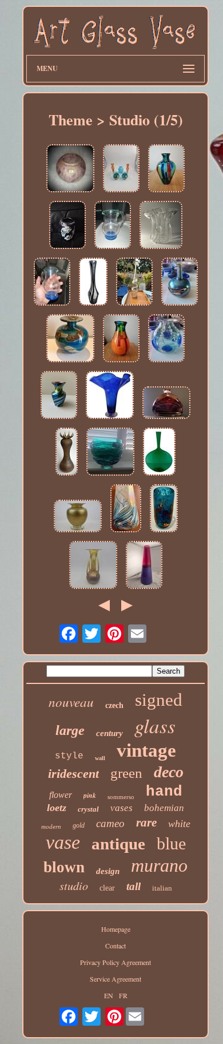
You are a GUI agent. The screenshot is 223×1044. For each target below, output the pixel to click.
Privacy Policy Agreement (115, 962)
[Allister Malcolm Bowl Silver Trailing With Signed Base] (110, 452)
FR (123, 995)
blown (64, 867)
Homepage (115, 929)
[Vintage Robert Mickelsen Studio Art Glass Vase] (66, 452)
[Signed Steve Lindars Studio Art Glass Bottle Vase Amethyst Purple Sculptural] (166, 403)
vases (121, 807)
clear (107, 888)
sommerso (120, 796)
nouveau (71, 701)
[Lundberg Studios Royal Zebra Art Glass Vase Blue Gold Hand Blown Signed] (59, 395)
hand (164, 791)
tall (133, 886)
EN (108, 995)
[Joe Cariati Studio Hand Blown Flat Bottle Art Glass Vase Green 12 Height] (159, 452)
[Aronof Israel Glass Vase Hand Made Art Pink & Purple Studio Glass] (70, 169)
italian (162, 888)
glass (155, 725)
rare (146, 822)
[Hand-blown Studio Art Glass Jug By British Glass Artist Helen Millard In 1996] (112, 225)
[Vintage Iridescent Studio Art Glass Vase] (67, 225)
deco (169, 772)
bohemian (164, 807)
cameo (110, 823)
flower (60, 795)
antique (118, 844)
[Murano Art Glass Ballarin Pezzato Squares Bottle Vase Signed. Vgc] (166, 169)
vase (63, 842)
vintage (146, 750)
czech (114, 705)
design (108, 871)
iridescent (73, 773)
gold (79, 825)
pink (89, 795)
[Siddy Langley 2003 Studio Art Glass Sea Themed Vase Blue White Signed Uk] (166, 339)
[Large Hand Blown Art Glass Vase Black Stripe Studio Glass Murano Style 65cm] (93, 282)
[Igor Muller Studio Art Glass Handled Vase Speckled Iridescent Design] (93, 565)
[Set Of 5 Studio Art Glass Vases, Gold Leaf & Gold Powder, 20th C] (121, 169)
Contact (115, 945)
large (70, 730)
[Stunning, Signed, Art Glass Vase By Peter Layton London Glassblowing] (163, 509)
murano (159, 865)
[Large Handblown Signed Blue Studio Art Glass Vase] (109, 395)
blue (171, 843)
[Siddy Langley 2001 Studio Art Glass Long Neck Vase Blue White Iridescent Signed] (179, 282)
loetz (56, 807)
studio (73, 885)
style (69, 756)
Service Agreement (115, 978)
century (109, 733)
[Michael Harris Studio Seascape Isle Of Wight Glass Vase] (126, 509)
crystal (88, 809)
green (126, 773)
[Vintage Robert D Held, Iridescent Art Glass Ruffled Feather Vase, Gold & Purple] (77, 516)
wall (100, 758)
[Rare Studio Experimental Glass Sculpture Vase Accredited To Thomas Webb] (161, 225)
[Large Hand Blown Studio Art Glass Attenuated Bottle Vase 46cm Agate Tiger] (134, 282)
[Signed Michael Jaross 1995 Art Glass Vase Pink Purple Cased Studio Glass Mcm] (144, 565)
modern (51, 826)
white (179, 823)
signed (158, 700)
